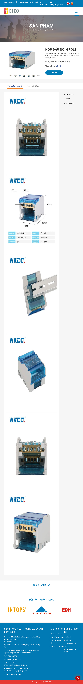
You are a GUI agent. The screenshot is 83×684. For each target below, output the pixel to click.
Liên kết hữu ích (71, 630)
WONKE (58, 66)
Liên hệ (54, 72)
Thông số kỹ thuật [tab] (33, 86)
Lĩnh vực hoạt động (57, 646)
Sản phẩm (38, 30)
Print (68, 99)
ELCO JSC (48, 682)
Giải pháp (69, 640)
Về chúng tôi (56, 629)
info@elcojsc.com (15, 674)
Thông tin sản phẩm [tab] (15, 86)
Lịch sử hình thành (57, 637)
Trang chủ (30, 30)
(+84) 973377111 (15, 659)
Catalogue (70, 94)
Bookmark (70, 103)
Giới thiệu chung (56, 634)
